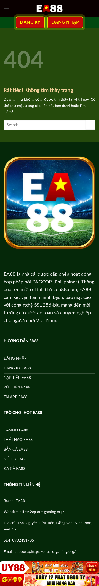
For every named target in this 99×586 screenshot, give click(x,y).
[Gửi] (90, 125)
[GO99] (49, 580)
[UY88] (49, 567)
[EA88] (49, 8)
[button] (6, 8)
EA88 (10, 274)
